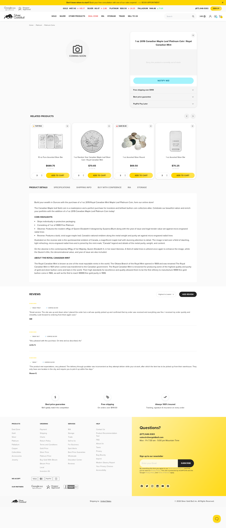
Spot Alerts (72, 448)
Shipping (43, 433)
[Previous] (186, 116)
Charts (42, 437)
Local (42, 467)
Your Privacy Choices (104, 466)
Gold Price (44, 448)
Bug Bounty (101, 455)
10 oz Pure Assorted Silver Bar (50, 157)
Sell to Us (72, 441)
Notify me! (164, 80)
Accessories (17, 456)
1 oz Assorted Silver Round (134, 157)
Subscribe (186, 463)
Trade (70, 437)
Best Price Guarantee (76, 452)
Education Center (75, 460)
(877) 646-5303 (201, 8)
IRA (69, 429)
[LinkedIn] (157, 486)
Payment (43, 429)
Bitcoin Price (45, 464)
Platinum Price (45, 456)
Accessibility (101, 470)
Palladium (150, 8)
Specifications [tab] (62, 187)
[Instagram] (152, 486)
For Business (73, 445)
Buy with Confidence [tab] (109, 187)
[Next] (193, 116)
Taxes (98, 447)
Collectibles (16, 452)
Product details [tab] (38, 187)
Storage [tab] (142, 187)
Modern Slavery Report (105, 462)
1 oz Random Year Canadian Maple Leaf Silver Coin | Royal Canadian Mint (92, 158)
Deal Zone (16, 429)
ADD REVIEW (188, 294)
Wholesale (72, 456)
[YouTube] (163, 486)
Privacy (99, 451)
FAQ (98, 440)
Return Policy (45, 441)
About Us (100, 443)
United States (105, 501)
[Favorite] (193, 35)
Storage (71, 433)
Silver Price (44, 452)
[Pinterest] (168, 486)
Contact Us (100, 429)
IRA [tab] (129, 187)
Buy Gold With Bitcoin (48, 460)
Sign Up (216, 8)
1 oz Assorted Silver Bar (175, 157)
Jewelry (15, 460)
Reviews (71, 464)
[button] (163, 90)
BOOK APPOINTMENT (151, 2)
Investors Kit (45, 471)
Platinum (122, 8)
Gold (74, 8)
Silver (97, 8)
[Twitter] (147, 486)
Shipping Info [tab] (83, 187)
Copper (15, 448)
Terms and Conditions (48, 445)
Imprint (99, 459)
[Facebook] (142, 486)
